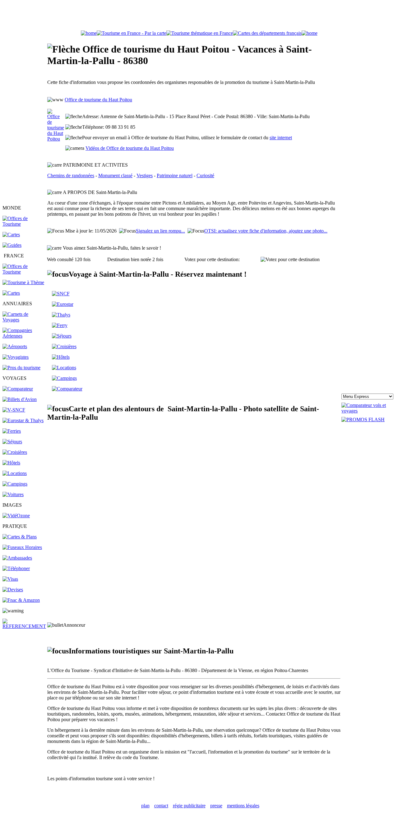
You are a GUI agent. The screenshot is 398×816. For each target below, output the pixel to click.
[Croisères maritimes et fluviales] (64, 346)
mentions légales (243, 805)
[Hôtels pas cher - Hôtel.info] (61, 357)
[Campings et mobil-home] (14, 483)
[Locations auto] (13, 494)
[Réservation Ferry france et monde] (11, 431)
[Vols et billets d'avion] (19, 399)
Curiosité (205, 175)
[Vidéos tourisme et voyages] (16, 515)
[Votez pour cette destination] (290, 259)
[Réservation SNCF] (13, 410)
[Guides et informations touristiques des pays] (11, 245)
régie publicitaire (189, 805)
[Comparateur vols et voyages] (17, 388)
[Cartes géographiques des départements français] (11, 293)
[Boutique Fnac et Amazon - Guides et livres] (21, 600)
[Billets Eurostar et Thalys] (62, 304)
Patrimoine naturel (174, 175)
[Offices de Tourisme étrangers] (24, 224)
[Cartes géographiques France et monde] (19, 536)
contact (161, 805)
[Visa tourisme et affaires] (10, 579)
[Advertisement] (199, 16)
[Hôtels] (11, 462)
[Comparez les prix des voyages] (67, 388)
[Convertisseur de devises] (12, 589)
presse (216, 805)
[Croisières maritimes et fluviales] (14, 452)
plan (145, 805)
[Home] (89, 33)
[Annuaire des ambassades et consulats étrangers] (17, 557)
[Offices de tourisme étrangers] (267, 33)
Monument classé (115, 175)
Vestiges (145, 175)
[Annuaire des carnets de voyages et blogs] (24, 319)
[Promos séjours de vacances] (12, 441)
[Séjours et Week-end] (62, 336)
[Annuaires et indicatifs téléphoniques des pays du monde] (16, 568)
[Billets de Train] (61, 293)
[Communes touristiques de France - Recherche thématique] (23, 282)
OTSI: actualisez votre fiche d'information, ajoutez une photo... (265, 230)
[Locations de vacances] (14, 473)
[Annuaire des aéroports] (14, 346)
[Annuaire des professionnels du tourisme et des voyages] (21, 367)
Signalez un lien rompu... (160, 230)
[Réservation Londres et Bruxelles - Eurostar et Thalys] (23, 420)
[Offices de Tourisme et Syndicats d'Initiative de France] (24, 271)
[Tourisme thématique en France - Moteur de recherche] (199, 33)
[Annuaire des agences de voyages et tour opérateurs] (15, 357)
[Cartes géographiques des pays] (11, 234)
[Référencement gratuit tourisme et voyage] (24, 626)
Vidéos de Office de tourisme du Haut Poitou (130, 148)
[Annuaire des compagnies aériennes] (24, 336)
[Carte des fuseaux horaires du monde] (22, 547)
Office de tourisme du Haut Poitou (98, 99)
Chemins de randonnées (70, 175)
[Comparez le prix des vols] (368, 410)
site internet (281, 137)
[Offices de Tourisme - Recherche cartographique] (131, 33)
